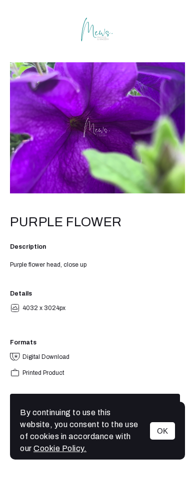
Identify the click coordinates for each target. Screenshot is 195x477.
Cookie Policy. (60, 448)
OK (162, 431)
